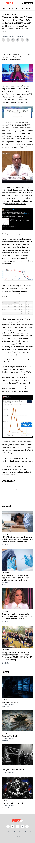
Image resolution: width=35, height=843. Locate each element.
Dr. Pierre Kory (7, 122)
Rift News (5, 34)
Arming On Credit (10, 736)
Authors (21, 832)
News (3, 8)
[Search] (22, 3)
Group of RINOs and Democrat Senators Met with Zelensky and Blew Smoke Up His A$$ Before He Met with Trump (17, 656)
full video (23, 461)
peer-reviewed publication (13, 99)
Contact (10, 832)
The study (5, 239)
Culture (10, 8)
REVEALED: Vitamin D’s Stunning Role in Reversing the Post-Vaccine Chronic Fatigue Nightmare (17, 539)
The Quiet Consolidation (13, 769)
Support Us (28, 832)
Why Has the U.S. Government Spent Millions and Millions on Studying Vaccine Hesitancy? (15, 578)
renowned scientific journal (15, 203)
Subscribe (28, 3)
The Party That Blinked (12, 803)
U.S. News (4, 699)
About (5, 832)
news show (17, 59)
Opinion (28, 8)
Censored (14, 14)
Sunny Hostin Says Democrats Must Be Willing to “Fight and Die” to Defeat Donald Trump (17, 616)
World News (20, 8)
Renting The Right (10, 702)
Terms (16, 832)
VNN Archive (6, 14)
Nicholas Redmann (8, 704)
